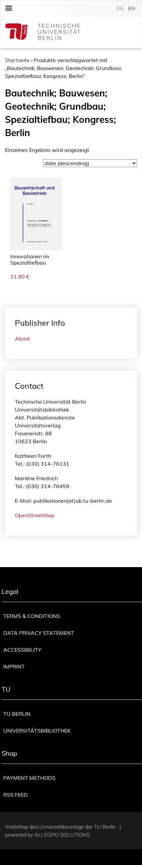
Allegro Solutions (62, 834)
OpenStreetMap (34, 515)
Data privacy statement (38, 633)
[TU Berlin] (42, 32)
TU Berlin (16, 713)
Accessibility (22, 649)
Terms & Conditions (31, 616)
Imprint (14, 666)
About (22, 338)
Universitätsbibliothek (37, 730)
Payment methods (29, 778)
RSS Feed (15, 794)
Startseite (17, 60)
